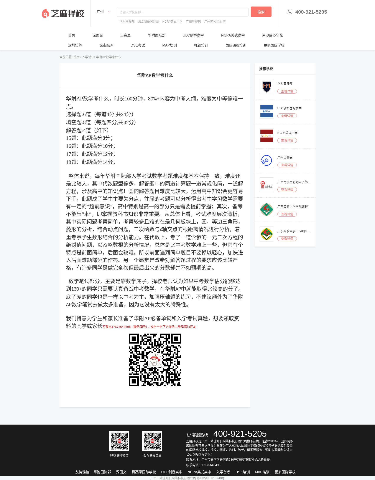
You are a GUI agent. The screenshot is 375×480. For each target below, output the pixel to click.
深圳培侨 (75, 45)
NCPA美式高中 (233, 35)
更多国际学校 (274, 45)
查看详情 (287, 91)
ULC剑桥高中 (193, 35)
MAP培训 (169, 45)
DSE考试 (138, 45)
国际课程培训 (235, 45)
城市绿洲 (106, 45)
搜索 (261, 12)
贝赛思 (125, 35)
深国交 (97, 35)
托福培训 (201, 45)
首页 (71, 35)
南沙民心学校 (272, 35)
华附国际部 (156, 35)
